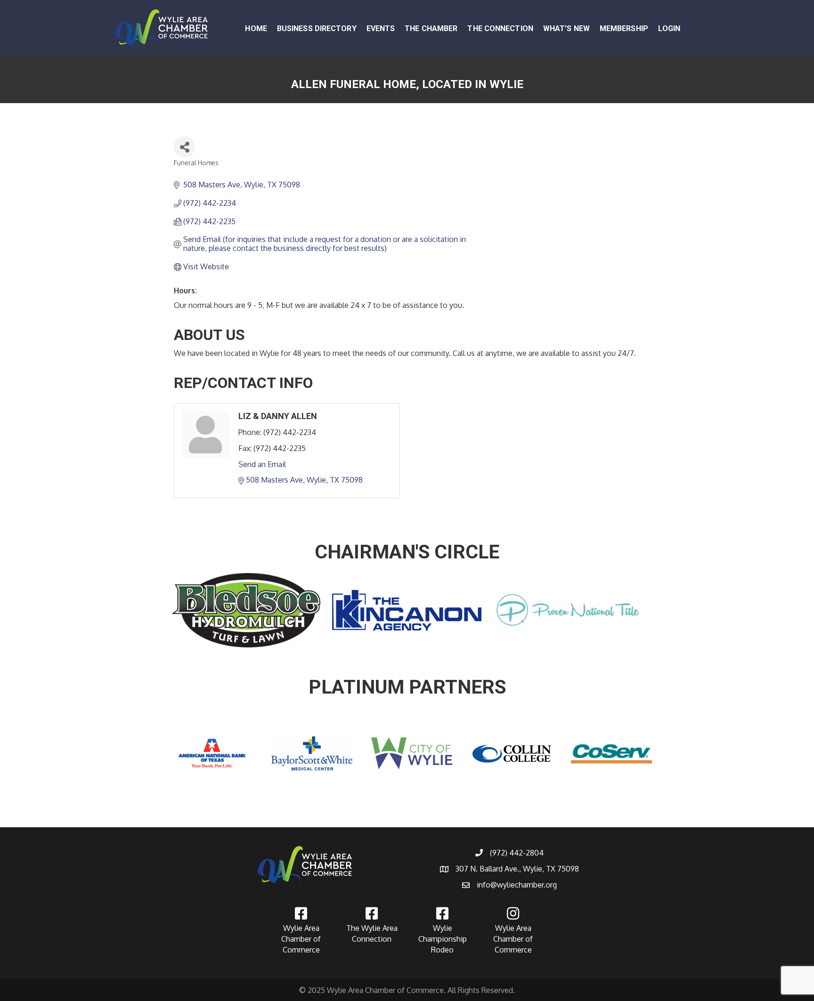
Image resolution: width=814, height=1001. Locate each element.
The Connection (500, 28)
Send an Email (262, 464)
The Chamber (431, 28)
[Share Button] (184, 146)
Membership (624, 28)
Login (669, 28)
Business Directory (317, 28)
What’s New (566, 28)
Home (256, 28)
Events (380, 28)
